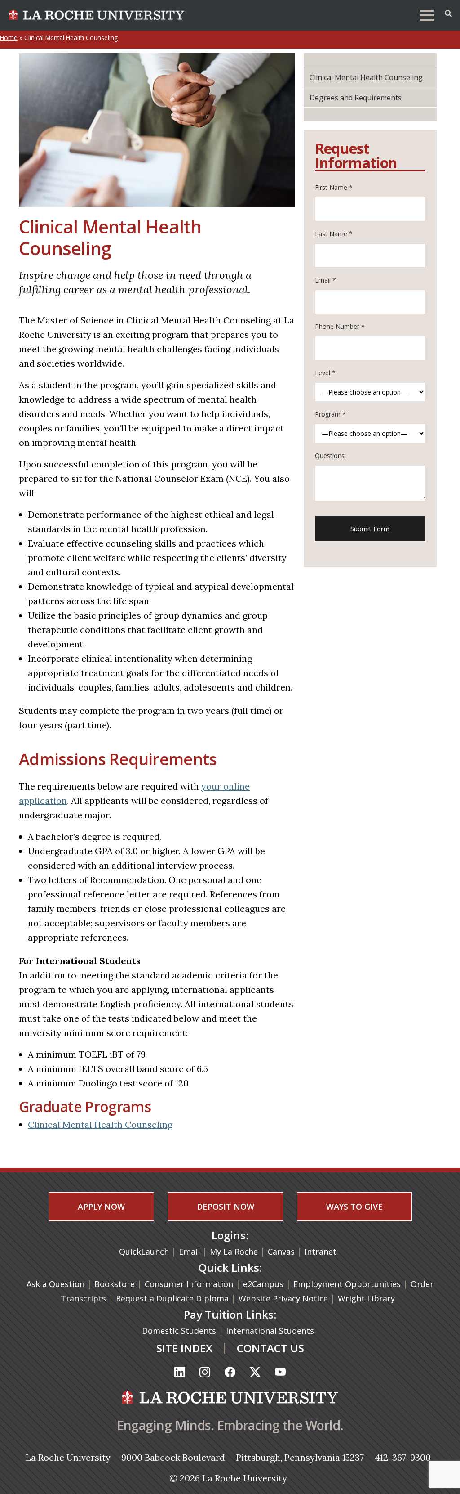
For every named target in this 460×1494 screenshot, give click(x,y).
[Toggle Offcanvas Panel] (448, 13)
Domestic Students (180, 1330)
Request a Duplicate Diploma (173, 1298)
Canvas (281, 1251)
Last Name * (334, 233)
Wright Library (366, 1298)
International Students (271, 1330)
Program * (330, 414)
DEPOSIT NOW (225, 1206)
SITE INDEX (184, 1348)
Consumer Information (189, 1284)
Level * (325, 372)
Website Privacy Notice (284, 1298)
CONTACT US (270, 1348)
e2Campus (263, 1284)
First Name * (334, 187)
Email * (325, 280)
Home (9, 37)
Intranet (320, 1251)
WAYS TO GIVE (354, 1206)
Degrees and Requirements (356, 98)
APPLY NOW (101, 1206)
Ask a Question (55, 1284)
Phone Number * (340, 326)
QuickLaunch (144, 1251)
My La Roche (234, 1251)
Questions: (330, 455)
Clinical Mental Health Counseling (100, 1124)
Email (189, 1251)
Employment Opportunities (347, 1284)
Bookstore (114, 1284)
